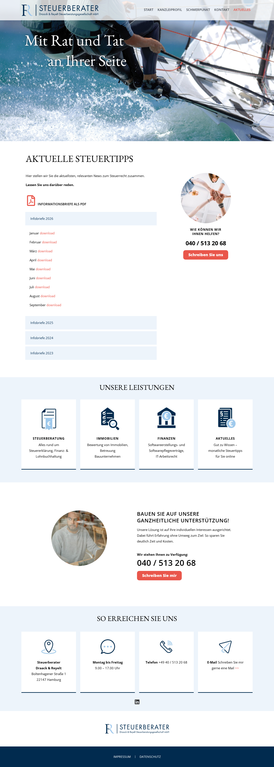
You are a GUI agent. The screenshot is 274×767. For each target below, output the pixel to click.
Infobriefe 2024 (41, 338)
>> (237, 668)
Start (148, 9)
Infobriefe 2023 (41, 353)
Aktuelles (242, 9)
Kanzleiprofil (170, 9)
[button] (91, 218)
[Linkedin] (137, 702)
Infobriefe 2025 (41, 323)
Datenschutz (150, 757)
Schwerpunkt (198, 9)
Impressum (122, 757)
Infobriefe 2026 (41, 218)
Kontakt (221, 9)
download (47, 233)
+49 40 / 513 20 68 (173, 662)
